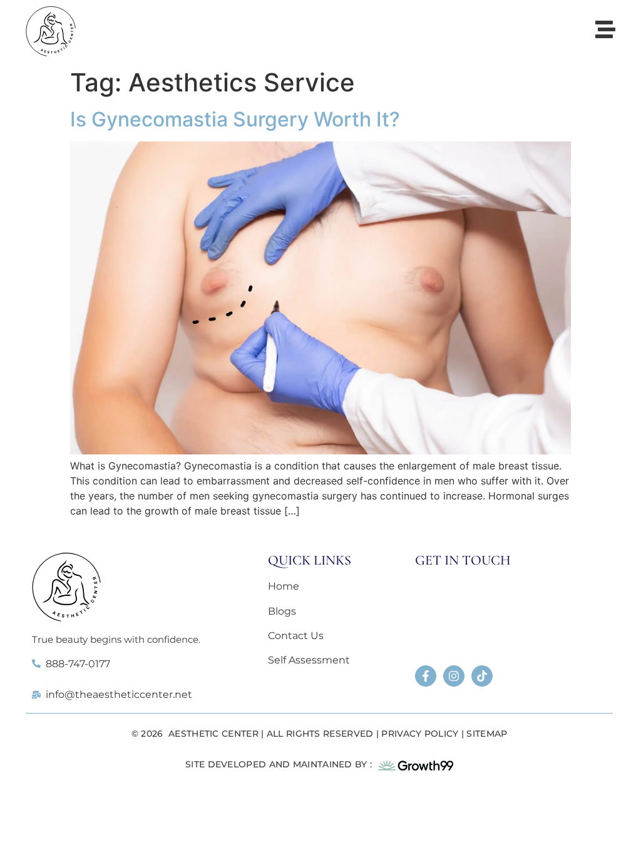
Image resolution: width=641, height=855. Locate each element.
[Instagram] (453, 676)
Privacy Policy (419, 733)
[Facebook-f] (425, 676)
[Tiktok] (482, 676)
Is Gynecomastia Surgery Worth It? (235, 119)
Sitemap (486, 733)
